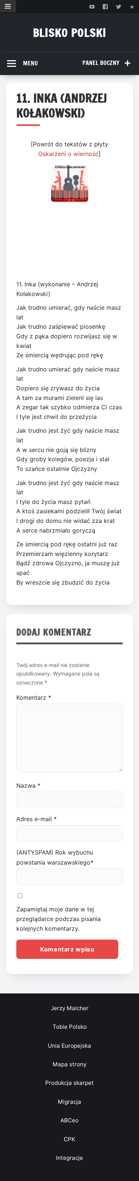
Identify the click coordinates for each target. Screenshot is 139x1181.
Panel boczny (100, 63)
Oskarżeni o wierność (68, 153)
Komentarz (33, 697)
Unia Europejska (69, 1045)
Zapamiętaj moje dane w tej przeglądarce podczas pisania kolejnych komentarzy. (58, 919)
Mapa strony (69, 1064)
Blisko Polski (69, 32)
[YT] (91, 6)
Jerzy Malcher (70, 1008)
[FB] (105, 6)
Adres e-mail (36, 819)
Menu (30, 63)
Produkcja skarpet (69, 1082)
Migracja (69, 1101)
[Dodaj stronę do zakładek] (132, 6)
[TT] (118, 6)
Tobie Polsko (70, 1026)
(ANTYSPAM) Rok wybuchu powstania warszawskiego (54, 857)
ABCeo (69, 1120)
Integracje (69, 1157)
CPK (69, 1139)
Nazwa (28, 785)
